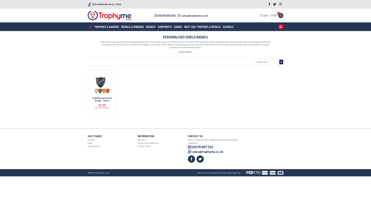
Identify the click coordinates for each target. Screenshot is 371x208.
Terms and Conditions (148, 143)
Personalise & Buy (102, 85)
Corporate (165, 27)
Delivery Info (93, 146)
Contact (91, 140)
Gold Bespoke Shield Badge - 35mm (102, 99)
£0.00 (275, 15)
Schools (228, 27)
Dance (178, 27)
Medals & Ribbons (132, 27)
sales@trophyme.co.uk (195, 15)
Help (90, 143)
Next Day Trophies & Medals (202, 27)
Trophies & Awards (106, 27)
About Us (142, 140)
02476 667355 (167, 15)
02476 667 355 (202, 147)
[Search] (280, 26)
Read (185, 52)
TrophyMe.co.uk (101, 173)
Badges (150, 27)
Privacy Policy (144, 146)
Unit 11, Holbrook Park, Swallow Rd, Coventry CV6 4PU (213, 140)
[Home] (90, 26)
